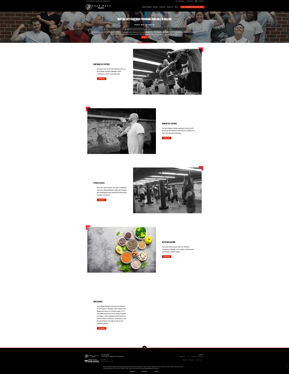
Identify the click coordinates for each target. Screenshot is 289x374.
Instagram (201, 356)
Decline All (144, 371)
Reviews (155, 7)
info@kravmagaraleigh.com (107, 361)
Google (193, 356)
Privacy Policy (148, 368)
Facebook (183, 356)
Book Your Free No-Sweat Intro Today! (192, 7)
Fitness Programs (147, 7)
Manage (157, 371)
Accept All (132, 371)
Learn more (101, 78)
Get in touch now (180, 1)
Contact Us (170, 7)
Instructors (162, 7)
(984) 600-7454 (190, 1)
